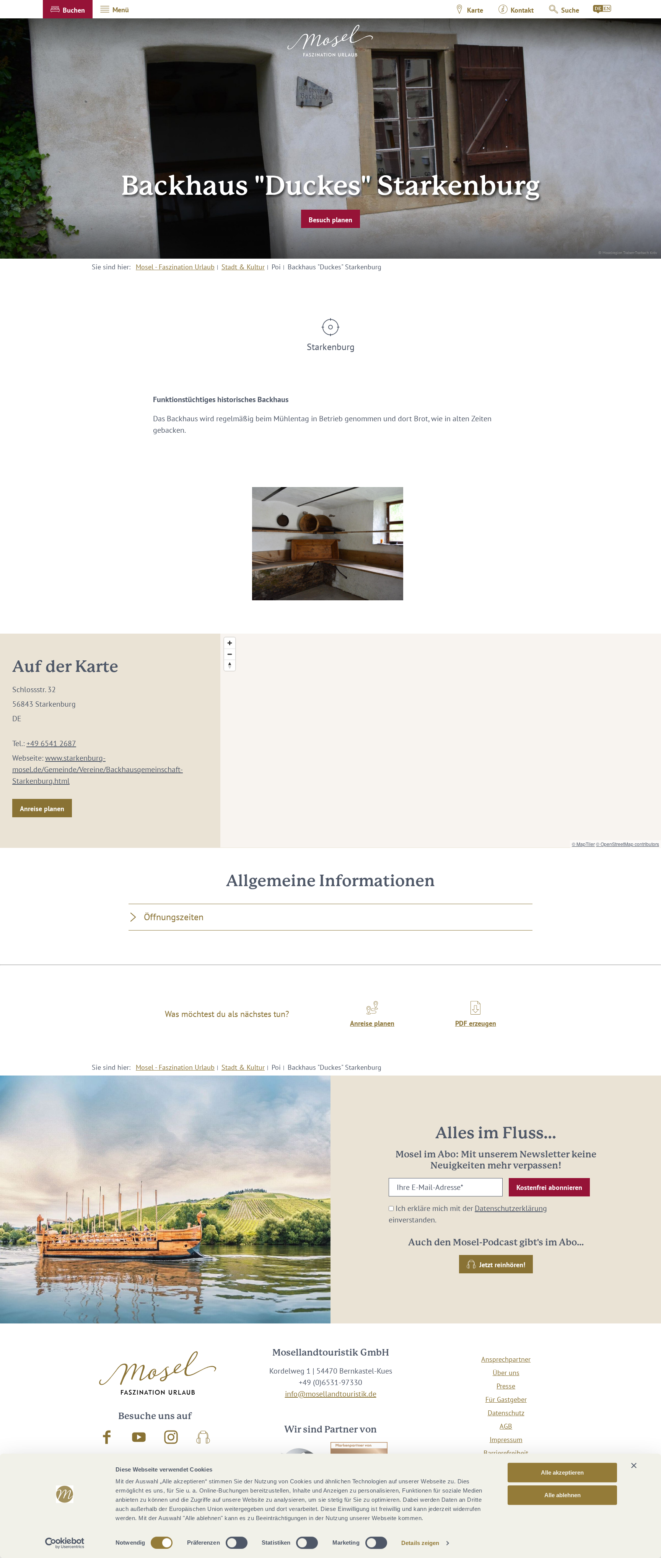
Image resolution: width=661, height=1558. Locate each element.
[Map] (440, 740)
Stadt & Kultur (243, 266)
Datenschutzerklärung (511, 1208)
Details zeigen (420, 1543)
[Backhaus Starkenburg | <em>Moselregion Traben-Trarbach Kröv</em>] (327, 543)
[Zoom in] (229, 643)
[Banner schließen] (634, 1465)
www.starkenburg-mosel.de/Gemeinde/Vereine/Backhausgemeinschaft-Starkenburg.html (97, 769)
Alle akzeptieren (562, 1472)
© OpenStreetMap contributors (627, 844)
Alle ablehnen (562, 1495)
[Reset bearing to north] (229, 665)
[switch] (236, 1543)
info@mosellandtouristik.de (330, 1394)
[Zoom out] (229, 654)
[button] (68, 9)
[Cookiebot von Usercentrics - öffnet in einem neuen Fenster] (64, 1543)
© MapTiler (583, 844)
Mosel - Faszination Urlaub (175, 266)
